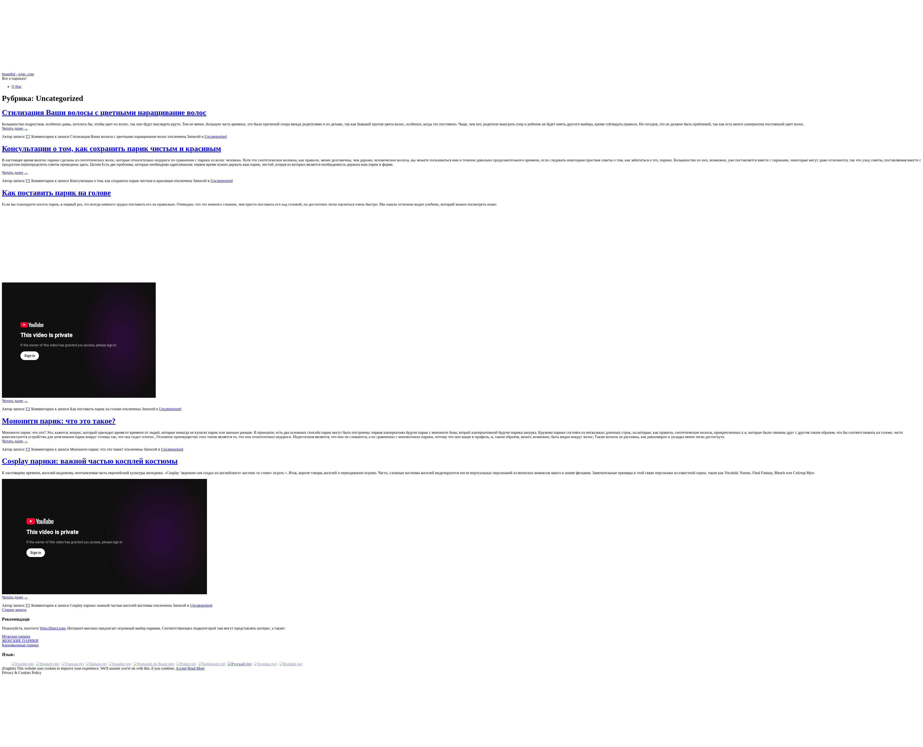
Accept (181, 668)
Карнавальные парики (20, 645)
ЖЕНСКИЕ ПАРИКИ (20, 641)
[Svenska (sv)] (265, 664)
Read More (196, 668)
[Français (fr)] (73, 664)
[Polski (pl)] (186, 664)
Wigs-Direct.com (52, 628)
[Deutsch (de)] (47, 664)
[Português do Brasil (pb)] (153, 664)
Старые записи (14, 610)
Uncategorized (216, 137)
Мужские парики (16, 636)
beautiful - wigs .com (18, 74)
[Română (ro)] (290, 664)
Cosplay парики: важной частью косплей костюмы (90, 461)
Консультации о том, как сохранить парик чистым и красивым (111, 148)
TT (27, 137)
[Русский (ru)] (240, 664)
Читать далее (15, 128)
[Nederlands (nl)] (211, 664)
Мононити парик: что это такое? (59, 420)
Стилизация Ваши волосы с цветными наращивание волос (104, 112)
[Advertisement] (461, 36)
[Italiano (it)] (96, 664)
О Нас (17, 87)
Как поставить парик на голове (56, 192)
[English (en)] (23, 664)
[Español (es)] (120, 664)
